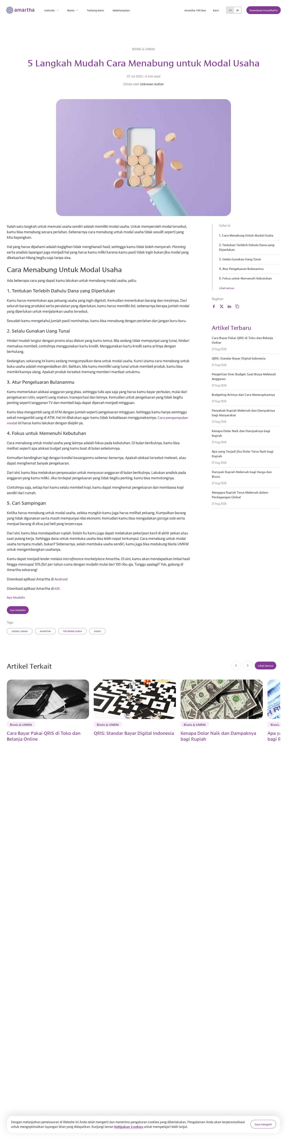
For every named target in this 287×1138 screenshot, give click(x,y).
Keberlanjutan (121, 10)
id (237, 10)
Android (61, 578)
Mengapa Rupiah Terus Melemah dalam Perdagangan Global (240, 494)
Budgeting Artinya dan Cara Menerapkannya (243, 394)
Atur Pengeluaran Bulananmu (243, 268)
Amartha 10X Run (195, 10)
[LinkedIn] (229, 306)
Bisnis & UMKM (143, 48)
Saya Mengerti (263, 1124)
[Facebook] (214, 306)
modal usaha (20, 631)
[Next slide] (247, 665)
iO (56, 588)
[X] (222, 306)
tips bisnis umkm (72, 631)
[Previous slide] (236, 665)
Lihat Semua (265, 665)
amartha (45, 631)
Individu (50, 10)
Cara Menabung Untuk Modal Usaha (247, 235)
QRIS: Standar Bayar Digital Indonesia (239, 358)
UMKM (97, 631)
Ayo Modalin (16, 597)
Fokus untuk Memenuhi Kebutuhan (247, 278)
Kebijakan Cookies (128, 1126)
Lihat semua (226, 288)
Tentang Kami (95, 10)
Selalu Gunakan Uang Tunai (241, 259)
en (230, 10)
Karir (216, 10)
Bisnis (70, 10)
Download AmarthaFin (264, 10)
